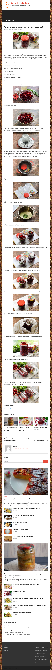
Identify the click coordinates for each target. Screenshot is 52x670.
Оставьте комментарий (18, 29)
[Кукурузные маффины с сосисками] (8, 617)
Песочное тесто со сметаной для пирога (23, 536)
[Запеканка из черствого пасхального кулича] (26, 495)
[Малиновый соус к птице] (41, 426)
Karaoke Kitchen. (20, 3)
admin (11, 29)
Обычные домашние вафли (20, 522)
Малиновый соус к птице (40, 427)
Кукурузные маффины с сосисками (22, 612)
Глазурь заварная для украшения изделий (23, 515)
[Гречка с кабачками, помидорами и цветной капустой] (26, 426)
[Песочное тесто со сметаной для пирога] (8, 541)
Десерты (5, 496)
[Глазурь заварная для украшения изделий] (8, 519)
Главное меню (9, 20)
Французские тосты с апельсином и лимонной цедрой (26, 508)
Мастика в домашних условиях (20, 529)
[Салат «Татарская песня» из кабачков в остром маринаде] (11, 426)
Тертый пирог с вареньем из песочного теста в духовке (17, 634)
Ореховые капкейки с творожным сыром (13, 632)
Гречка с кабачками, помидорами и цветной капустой (25, 429)
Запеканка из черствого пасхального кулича (18, 498)
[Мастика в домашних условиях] (8, 534)
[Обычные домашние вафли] (8, 527)
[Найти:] (26, 461)
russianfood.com (12, 408)
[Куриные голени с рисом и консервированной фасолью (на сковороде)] (8, 602)
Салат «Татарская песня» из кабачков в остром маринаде (10, 429)
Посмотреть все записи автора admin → (22, 448)
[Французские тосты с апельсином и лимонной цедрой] (8, 512)
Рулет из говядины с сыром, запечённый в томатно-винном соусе (29, 605)
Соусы (5, 572)
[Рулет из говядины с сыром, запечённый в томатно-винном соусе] (8, 609)
